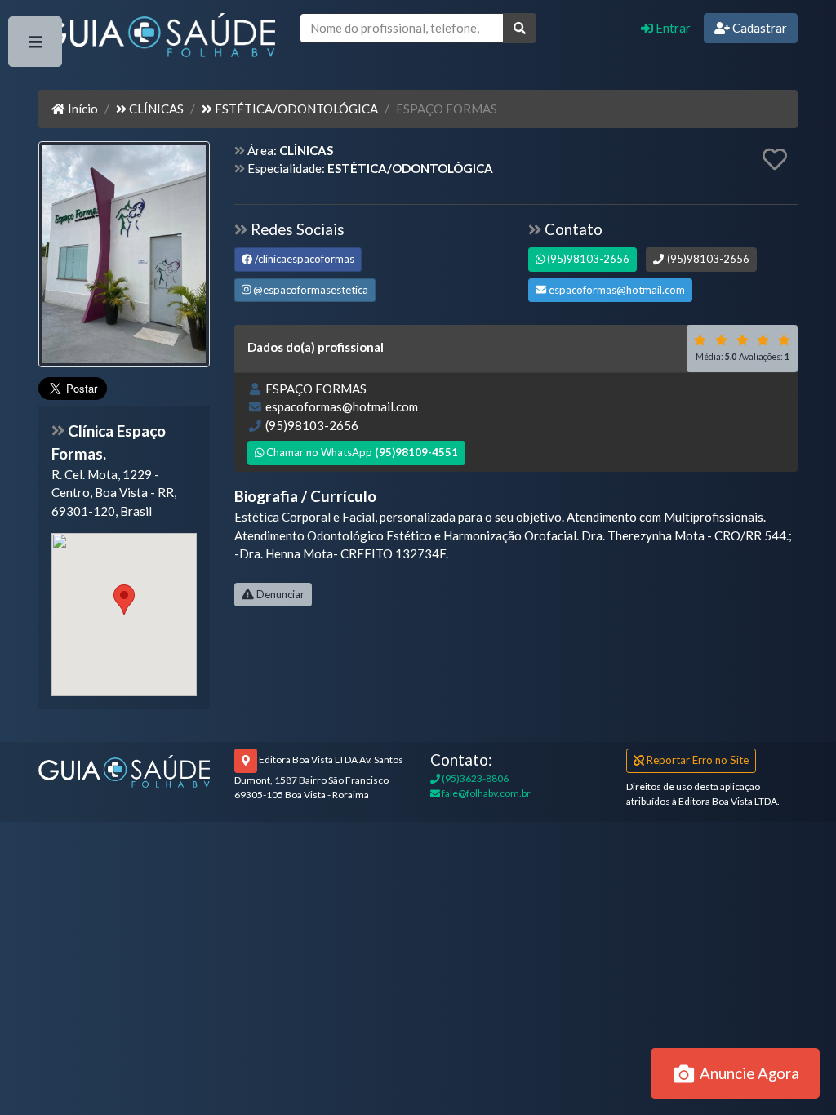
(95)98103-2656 (587, 258)
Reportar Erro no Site (696, 759)
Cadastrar (758, 27)
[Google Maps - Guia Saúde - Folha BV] (124, 614)
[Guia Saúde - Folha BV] (124, 769)
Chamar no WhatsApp (361, 452)
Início (81, 108)
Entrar (672, 27)
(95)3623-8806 (474, 778)
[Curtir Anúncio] (775, 160)
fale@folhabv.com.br (485, 793)
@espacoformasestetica (309, 289)
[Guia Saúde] (156, 38)
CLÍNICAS (155, 108)
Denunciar (279, 594)
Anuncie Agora (747, 1073)
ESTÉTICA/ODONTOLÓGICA (295, 108)
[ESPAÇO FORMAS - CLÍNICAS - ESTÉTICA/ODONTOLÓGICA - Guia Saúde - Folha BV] (124, 255)
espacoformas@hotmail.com (615, 289)
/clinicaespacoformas (303, 258)
